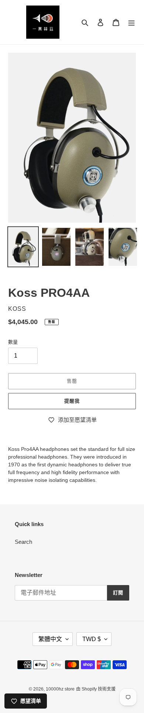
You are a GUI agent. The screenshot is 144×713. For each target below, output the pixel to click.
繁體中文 (50, 639)
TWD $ (91, 639)
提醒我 (72, 401)
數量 (13, 342)
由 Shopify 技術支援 (96, 689)
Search (23, 542)
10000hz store (60, 689)
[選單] (131, 22)
